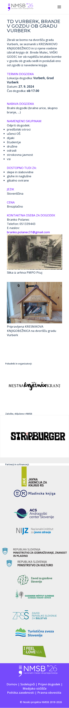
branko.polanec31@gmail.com (28, 232)
